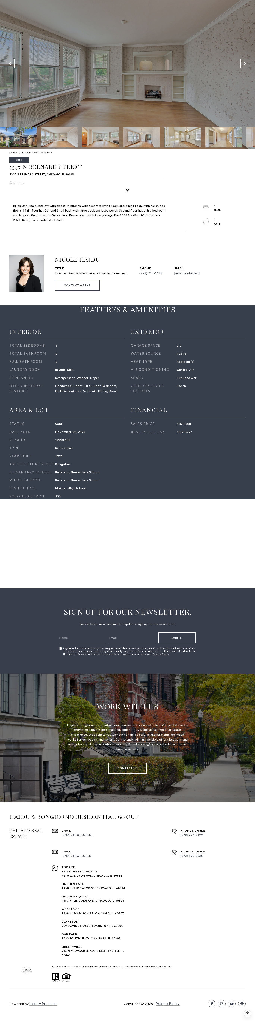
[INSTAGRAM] (222, 1003)
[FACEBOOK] (211, 1003)
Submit (177, 637)
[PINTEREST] (242, 1003)
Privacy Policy (161, 654)
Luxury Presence (43, 1004)
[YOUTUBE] (232, 1003)
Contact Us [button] (127, 768)
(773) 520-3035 (191, 855)
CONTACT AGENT (77, 285)
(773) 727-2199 (150, 273)
